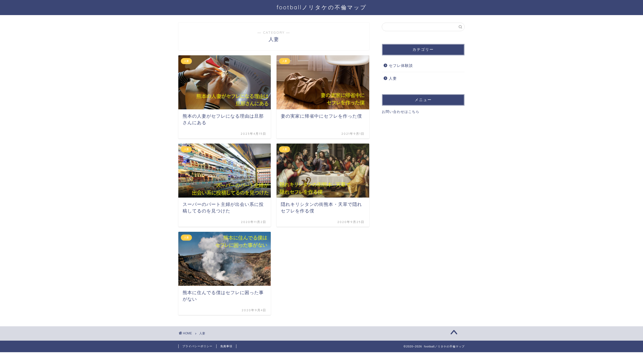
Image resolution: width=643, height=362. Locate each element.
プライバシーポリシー (197, 346)
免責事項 (226, 346)
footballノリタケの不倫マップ (322, 7)
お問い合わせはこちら (400, 112)
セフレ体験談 (401, 65)
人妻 (393, 78)
